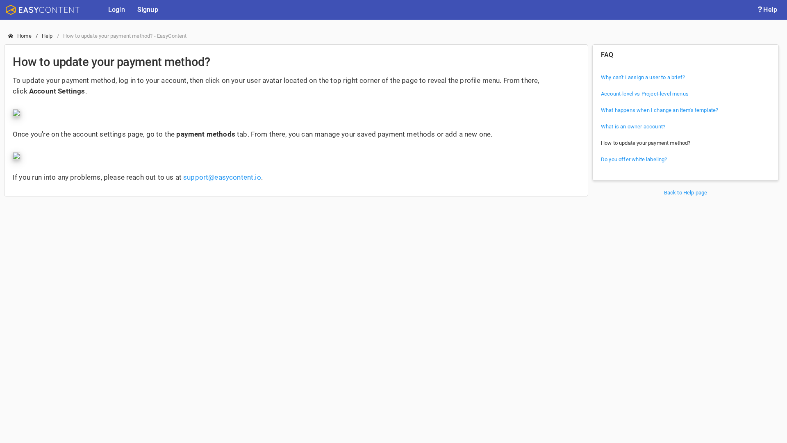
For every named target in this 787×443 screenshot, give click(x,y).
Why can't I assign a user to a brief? (643, 77)
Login (116, 10)
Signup (147, 10)
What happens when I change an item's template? (659, 110)
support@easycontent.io (222, 177)
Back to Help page (685, 193)
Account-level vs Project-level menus (645, 94)
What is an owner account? (633, 126)
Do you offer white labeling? (634, 159)
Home (24, 36)
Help (770, 10)
